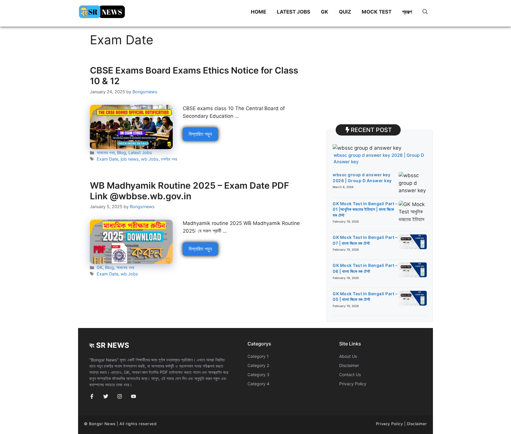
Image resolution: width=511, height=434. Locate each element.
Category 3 (258, 374)
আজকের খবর (106, 152)
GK (324, 12)
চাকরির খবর (169, 158)
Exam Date (107, 158)
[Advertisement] (379, 73)
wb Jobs (150, 158)
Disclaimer (349, 365)
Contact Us (350, 374)
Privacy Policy (352, 383)
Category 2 (258, 365)
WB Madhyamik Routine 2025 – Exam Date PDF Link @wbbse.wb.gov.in (189, 190)
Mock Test (377, 12)
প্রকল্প (407, 12)
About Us (348, 356)
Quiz (345, 12)
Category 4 (258, 383)
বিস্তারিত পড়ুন (200, 134)
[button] (425, 12)
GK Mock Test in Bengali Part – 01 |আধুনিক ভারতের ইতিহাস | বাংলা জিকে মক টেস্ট (365, 209)
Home (258, 12)
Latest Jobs (293, 12)
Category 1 (258, 356)
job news (130, 158)
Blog (121, 152)
